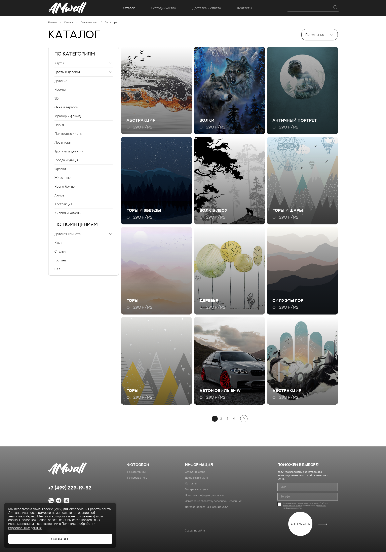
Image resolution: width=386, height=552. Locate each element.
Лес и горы (62, 142)
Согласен (60, 539)
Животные (62, 177)
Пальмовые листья (68, 133)
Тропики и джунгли (68, 151)
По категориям (89, 22)
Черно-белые (64, 186)
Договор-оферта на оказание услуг (206, 506)
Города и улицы (66, 160)
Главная (52, 22)
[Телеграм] (59, 501)
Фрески (60, 169)
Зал (57, 269)
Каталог (128, 8)
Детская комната (67, 234)
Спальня (60, 251)
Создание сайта (195, 530)
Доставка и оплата (206, 8)
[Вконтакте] (66, 501)
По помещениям (137, 477)
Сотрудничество (163, 8)
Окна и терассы (66, 107)
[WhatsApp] (51, 501)
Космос (60, 89)
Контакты (244, 8)
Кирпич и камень (67, 213)
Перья (59, 125)
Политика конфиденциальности (205, 495)
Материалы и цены (196, 489)
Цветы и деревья (67, 72)
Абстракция (63, 204)
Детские (60, 81)
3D (56, 98)
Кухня (58, 242)
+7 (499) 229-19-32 (69, 488)
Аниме (59, 195)
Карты (59, 63)
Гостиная (61, 260)
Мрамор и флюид (67, 116)
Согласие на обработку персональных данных (213, 501)
